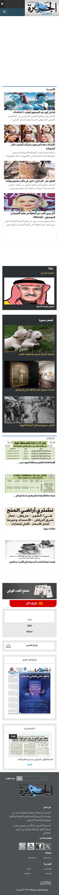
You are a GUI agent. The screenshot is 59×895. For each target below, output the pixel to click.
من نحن (47, 807)
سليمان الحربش (47, 273)
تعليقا (29, 626)
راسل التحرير (32, 645)
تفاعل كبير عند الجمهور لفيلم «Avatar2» (34, 112)
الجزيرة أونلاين (47, 858)
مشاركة (29, 632)
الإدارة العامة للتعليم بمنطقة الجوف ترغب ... (36, 462)
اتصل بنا (48, 864)
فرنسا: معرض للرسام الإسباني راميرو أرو (35, 390)
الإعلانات (28, 869)
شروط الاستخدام (46, 882)
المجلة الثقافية (32, 858)
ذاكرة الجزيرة (29, 729)
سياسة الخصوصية (45, 884)
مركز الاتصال (27, 873)
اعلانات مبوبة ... (48, 529)
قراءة (29, 620)
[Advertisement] (29, 50)
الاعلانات (50, 438)
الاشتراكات (48, 873)
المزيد (29, 765)
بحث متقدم (10, 778)
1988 (13, 736)
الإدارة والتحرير (47, 869)
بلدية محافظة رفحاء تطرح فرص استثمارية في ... (34, 496)
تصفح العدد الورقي (29, 660)
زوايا (50, 268)
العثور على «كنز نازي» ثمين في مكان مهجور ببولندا (30, 181)
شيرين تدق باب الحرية (45, 306)
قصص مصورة (46, 320)
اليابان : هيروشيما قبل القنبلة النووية (37, 425)
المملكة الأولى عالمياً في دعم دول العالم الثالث (35, 760)
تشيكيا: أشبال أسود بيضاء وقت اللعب (36, 354)
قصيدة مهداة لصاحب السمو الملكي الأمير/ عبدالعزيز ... (31, 562)
